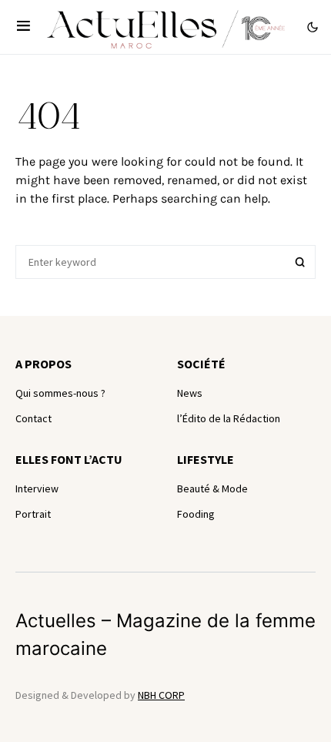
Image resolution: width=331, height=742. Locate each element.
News (189, 393)
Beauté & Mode (212, 488)
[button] (23, 27)
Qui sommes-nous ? (60, 393)
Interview (37, 488)
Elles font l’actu (68, 459)
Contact (33, 418)
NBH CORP (161, 695)
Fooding (196, 514)
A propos (43, 363)
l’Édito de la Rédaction (228, 418)
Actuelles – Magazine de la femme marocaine (165, 634)
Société (201, 363)
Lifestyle (205, 459)
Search (300, 262)
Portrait (33, 514)
